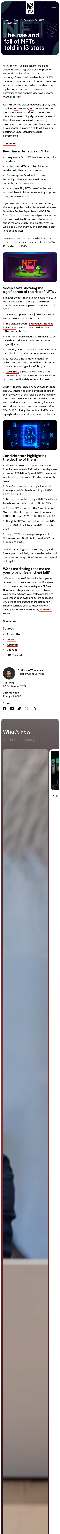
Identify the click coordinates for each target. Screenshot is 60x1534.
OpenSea (8, 211)
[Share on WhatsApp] (26, 708)
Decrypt (11, 639)
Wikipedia (12, 644)
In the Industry (22, 739)
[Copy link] (34, 708)
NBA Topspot (14, 655)
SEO (16, 108)
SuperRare (29, 211)
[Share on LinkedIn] (12, 709)
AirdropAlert (14, 634)
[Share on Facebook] (4, 708)
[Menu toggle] (54, 7)
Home (6, 20)
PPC (31, 108)
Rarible (18, 211)
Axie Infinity (12, 371)
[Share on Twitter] (19, 708)
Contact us (9, 143)
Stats (16, 20)
